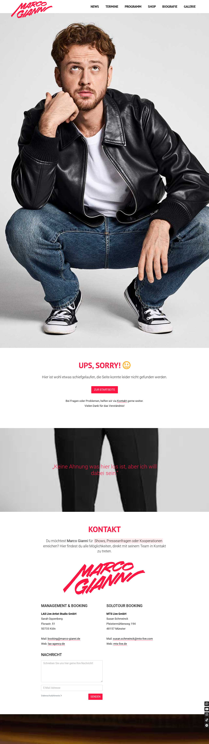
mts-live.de (120, 643)
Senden (95, 696)
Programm (133, 7)
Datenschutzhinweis (51, 695)
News (95, 7)
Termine (111, 7)
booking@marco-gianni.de (64, 638)
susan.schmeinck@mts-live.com (133, 638)
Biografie (169, 7)
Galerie (190, 7)
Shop (152, 7)
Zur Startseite (104, 389)
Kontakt (122, 401)
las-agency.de (56, 643)
